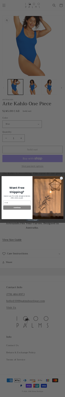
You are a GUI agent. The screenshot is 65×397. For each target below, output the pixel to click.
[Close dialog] (61, 178)
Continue (17, 208)
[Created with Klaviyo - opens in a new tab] (32, 220)
